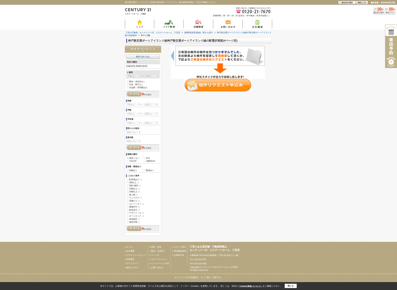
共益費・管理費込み (138, 87)
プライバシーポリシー (136, 255)
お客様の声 (179, 255)
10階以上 (134, 188)
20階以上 (134, 191)
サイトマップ (132, 263)
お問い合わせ (157, 267)
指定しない (134, 158)
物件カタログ (132, 267)
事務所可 (134, 207)
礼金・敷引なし (136, 84)
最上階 (133, 195)
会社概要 (130, 251)
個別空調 (134, 222)
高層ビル (134, 201)
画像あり (133, 170)
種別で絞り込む (143, 56)
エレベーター (136, 204)
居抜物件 (134, 219)
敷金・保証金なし (137, 81)
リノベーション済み (160, 263)
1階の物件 (135, 185)
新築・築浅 (156, 247)
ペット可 (155, 255)
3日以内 (132, 161)
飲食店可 (134, 210)
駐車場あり (135, 179)
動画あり (150, 170)
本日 (148, 158)
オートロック (136, 216)
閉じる (291, 286)
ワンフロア (135, 197)
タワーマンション (159, 259)
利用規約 (130, 259)
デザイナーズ (136, 213)
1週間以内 (150, 161)
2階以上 (134, 182)
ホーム (129, 247)
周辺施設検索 (180, 251)
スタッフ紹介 (180, 247)
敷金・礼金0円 (157, 251)
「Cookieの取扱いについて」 (250, 286)
